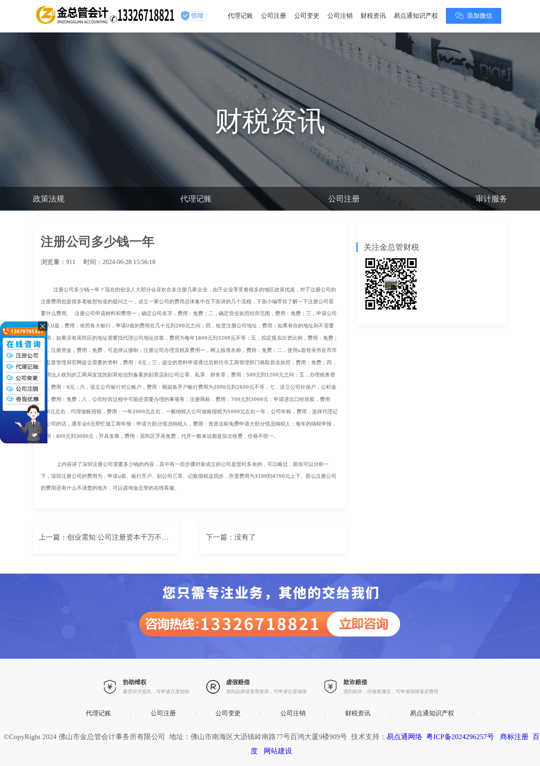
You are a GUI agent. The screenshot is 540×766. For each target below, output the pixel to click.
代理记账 (240, 15)
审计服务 (491, 198)
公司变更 (306, 15)
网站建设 (278, 751)
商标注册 (514, 737)
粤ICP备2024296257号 (460, 737)
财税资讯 (373, 15)
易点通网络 (404, 737)
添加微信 (479, 15)
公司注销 (340, 15)
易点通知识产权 (416, 15)
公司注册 (273, 15)
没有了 (245, 537)
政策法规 (48, 198)
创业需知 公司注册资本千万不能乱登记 (120, 537)
